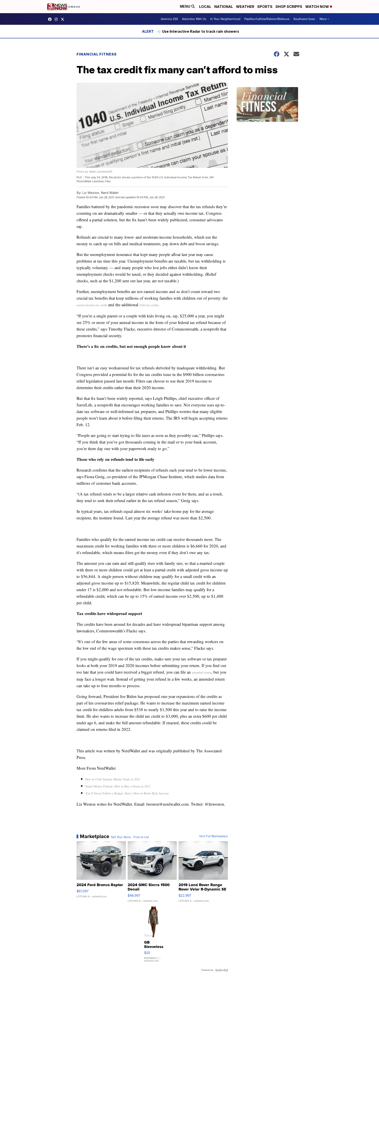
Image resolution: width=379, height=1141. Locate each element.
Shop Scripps (288, 6)
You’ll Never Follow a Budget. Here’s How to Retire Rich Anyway (127, 793)
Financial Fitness (97, 54)
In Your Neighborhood (225, 19)
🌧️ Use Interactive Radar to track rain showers (198, 31)
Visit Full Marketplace (213, 836)
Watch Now (317, 6)
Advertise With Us (194, 19)
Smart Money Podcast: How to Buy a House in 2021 (117, 786)
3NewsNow (51, 19)
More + (324, 19)
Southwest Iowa (304, 19)
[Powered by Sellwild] (221, 970)
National (223, 6)
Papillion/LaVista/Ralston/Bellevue (267, 19)
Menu (185, 6)
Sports (264, 6)
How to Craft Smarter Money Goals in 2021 (112, 779)
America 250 (169, 19)
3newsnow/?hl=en (57, 19)
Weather (245, 6)
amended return (201, 672)
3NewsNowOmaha (63, 19)
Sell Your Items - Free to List (130, 837)
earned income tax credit (92, 305)
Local (205, 6)
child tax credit (148, 305)
